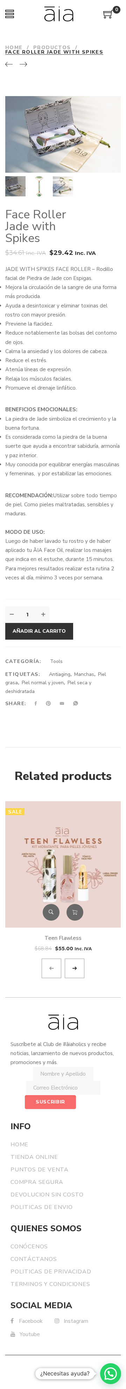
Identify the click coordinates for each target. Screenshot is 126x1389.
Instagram (76, 1321)
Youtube (30, 1334)
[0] (108, 17)
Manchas (84, 674)
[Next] (23, 65)
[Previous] (9, 65)
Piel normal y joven (43, 682)
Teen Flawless (63, 938)
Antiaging (59, 674)
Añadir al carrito (39, 631)
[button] (110, 1373)
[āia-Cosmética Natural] (58, 14)
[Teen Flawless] (63, 864)
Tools (56, 661)
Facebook (31, 1321)
